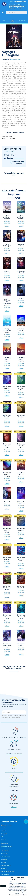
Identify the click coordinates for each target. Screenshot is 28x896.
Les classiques (5, 874)
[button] (14, 753)
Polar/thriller (4, 853)
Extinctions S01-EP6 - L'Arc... (21, 445)
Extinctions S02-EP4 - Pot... (21, 559)
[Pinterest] (8, 179)
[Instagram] (16, 676)
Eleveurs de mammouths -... (7, 645)
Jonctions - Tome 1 (21, 245)
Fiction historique (5, 865)
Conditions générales (5, 845)
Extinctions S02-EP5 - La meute (7, 587)
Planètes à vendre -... (21, 473)
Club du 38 (4, 834)
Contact (3, 840)
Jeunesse (3, 862)
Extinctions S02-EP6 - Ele (21, 587)
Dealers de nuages (21, 329)
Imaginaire (4, 859)
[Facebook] (4, 179)
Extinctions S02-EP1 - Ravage (7, 530)
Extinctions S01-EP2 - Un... (21, 388)
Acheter (19, 164)
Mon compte (22, 21)
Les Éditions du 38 (18, 2)
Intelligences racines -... (21, 644)
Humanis (7, 501)
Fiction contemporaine (7, 871)
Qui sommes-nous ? (6, 825)
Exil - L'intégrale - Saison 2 (21, 217)
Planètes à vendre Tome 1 (7, 359)
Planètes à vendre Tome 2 (21, 359)
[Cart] (4, 18)
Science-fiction (14, 59)
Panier (4, 21)
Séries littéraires (5, 856)
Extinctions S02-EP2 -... (21, 529)
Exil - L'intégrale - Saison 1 (7, 217)
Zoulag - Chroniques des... (7, 330)
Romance (3, 868)
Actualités (3, 831)
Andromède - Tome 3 (21, 272)
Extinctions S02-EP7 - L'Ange (7, 616)
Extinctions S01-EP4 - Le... (21, 416)
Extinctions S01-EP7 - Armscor (7, 474)
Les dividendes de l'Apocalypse (7, 300)
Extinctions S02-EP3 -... (7, 558)
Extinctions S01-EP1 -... (7, 387)
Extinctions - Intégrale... (21, 502)
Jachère (21, 298)
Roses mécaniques (7, 245)
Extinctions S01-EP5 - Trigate (7, 445)
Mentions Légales (4, 843)
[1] (24, 712)
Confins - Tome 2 (7, 272)
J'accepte (3, 886)
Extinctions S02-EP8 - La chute (21, 616)
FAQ (2, 837)
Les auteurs (4, 828)
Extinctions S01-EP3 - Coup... (7, 416)
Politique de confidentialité (6, 846)
